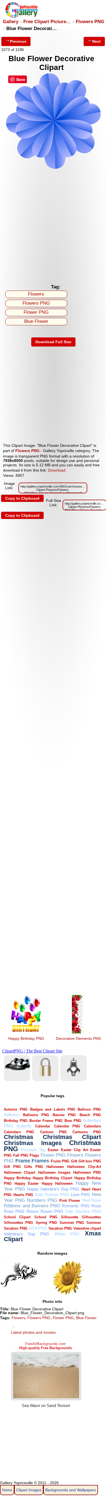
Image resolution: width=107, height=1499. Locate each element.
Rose (96, 1205)
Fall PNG (20, 1155)
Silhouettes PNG (18, 1223)
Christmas (18, 1136)
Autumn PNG (15, 1109)
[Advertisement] (53, 225)
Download (56, 470)
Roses (32, 1211)
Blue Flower (36, 321)
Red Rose (91, 1200)
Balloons (11, 1114)
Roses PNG (52, 1211)
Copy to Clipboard (22, 498)
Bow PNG (72, 1121)
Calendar (42, 1126)
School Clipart (17, 1217)
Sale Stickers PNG (83, 1211)
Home (7, 1490)
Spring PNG (46, 1223)
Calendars (92, 1126)
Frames (40, 1161)
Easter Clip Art (74, 1150)
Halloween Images (54, 1172)
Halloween (55, 1167)
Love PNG (80, 1194)
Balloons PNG (36, 1115)
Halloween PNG (87, 1172)
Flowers (36, 294)
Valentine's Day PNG (26, 1234)
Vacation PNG (60, 1228)
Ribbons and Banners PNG (32, 1205)
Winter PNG (67, 1234)
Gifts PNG (33, 1167)
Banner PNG (64, 1115)
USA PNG (38, 1228)
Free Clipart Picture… (47, 21)
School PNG (45, 1217)
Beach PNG (90, 1115)
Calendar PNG (67, 1126)
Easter (53, 1150)
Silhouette (69, 1217)
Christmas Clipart (72, 1136)
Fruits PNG (60, 1161)
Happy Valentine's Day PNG (53, 1189)
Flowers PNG (90, 21)
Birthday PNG (15, 1121)
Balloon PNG (89, 1109)
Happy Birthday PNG (26, 1038)
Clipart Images (28, 1490)
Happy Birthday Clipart (52, 1178)
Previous (18, 41)
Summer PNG (72, 1223)
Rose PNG (14, 1211)
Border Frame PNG (46, 1121)
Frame (22, 1161)
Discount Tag (33, 1149)
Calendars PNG (19, 1132)
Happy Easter (27, 1183)
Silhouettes (91, 1217)
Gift (74, 1161)
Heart (85, 1189)
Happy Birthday (17, 1178)
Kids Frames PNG (52, 1194)
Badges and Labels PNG (52, 1109)
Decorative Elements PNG (78, 1038)
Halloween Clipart (19, 1172)
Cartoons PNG (86, 1132)
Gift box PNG (89, 1161)
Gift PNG (12, 1167)
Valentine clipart (87, 1228)
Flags (34, 1155)
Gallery (10, 21)
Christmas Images (32, 1143)
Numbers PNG (42, 1200)
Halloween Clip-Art (84, 1167)
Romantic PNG (75, 1205)
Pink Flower (69, 1200)
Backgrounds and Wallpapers (70, 1490)
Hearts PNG (23, 1195)
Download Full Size (53, 342)
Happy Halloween (57, 1183)
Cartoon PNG (53, 1132)
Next (96, 41)
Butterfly (24, 1126)
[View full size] (53, 168)
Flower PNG (36, 312)
